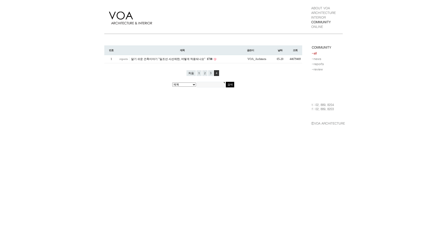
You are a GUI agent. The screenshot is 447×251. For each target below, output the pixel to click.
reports (123, 59)
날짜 (280, 50)
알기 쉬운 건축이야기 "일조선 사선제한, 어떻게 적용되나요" (171, 59)
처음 (191, 73)
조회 (295, 50)
